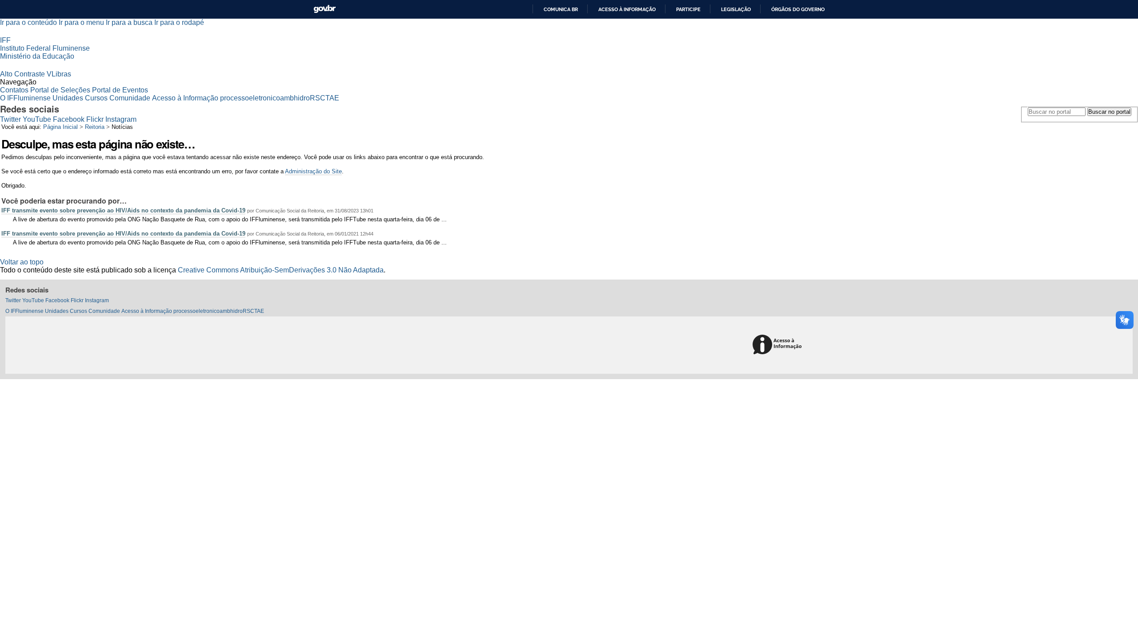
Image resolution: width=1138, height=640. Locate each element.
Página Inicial (60, 127)
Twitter (10, 119)
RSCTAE (324, 98)
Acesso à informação (627, 9)
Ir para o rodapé (179, 22)
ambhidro (295, 98)
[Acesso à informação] (779, 345)
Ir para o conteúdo (28, 22)
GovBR (324, 9)
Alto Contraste (22, 74)
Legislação (736, 9)
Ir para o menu (81, 22)
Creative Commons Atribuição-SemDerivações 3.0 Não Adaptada (281, 270)
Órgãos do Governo (798, 9)
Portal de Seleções (60, 90)
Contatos (14, 90)
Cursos (96, 98)
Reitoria (94, 127)
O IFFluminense (25, 98)
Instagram (120, 119)
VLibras (59, 74)
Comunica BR (561, 9)
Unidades (67, 98)
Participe (688, 9)
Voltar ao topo (22, 262)
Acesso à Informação (185, 98)
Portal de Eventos (120, 90)
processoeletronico (250, 98)
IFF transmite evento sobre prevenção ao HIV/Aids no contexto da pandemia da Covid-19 (123, 210)
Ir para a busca (129, 22)
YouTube (37, 119)
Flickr (95, 119)
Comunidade (129, 98)
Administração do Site (313, 171)
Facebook (68, 119)
